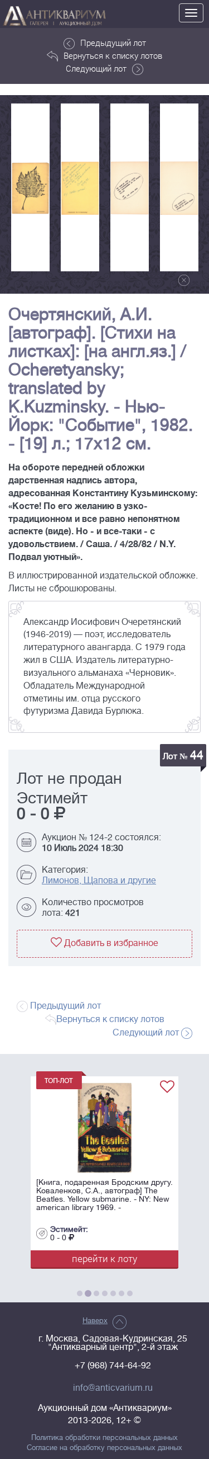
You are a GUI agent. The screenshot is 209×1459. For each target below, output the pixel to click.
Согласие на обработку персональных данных (104, 1448)
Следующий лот (96, 68)
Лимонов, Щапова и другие (99, 881)
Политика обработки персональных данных (104, 1438)
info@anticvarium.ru (113, 1388)
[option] (30, 187)
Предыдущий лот (113, 42)
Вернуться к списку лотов (113, 55)
